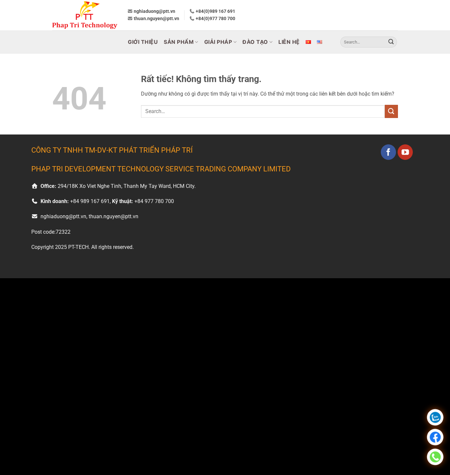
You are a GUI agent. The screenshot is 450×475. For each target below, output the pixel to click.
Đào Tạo (255, 42)
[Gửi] (391, 42)
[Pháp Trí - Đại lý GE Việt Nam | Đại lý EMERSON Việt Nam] (84, 15)
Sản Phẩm (179, 42)
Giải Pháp (218, 42)
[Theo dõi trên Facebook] (388, 152)
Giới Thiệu (143, 42)
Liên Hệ (289, 42)
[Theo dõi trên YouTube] (405, 152)
